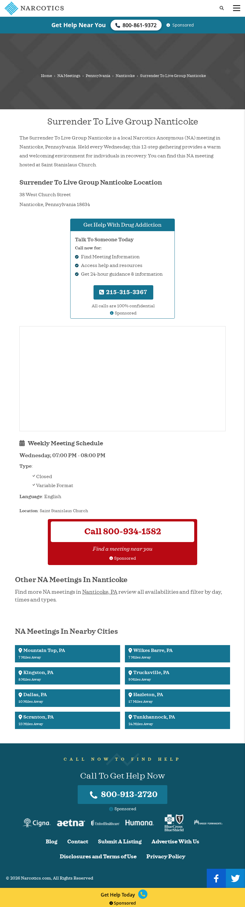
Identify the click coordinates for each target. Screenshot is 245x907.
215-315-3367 (126, 292)
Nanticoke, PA (99, 592)
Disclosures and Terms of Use (98, 856)
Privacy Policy (165, 856)
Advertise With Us (175, 841)
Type (25, 466)
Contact (77, 841)
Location (28, 511)
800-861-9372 (139, 25)
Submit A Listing (120, 841)
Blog (51, 841)
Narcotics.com (36, 878)
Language (30, 497)
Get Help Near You (78, 25)
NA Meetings (68, 75)
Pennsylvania (98, 75)
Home (46, 75)
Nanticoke (125, 75)
